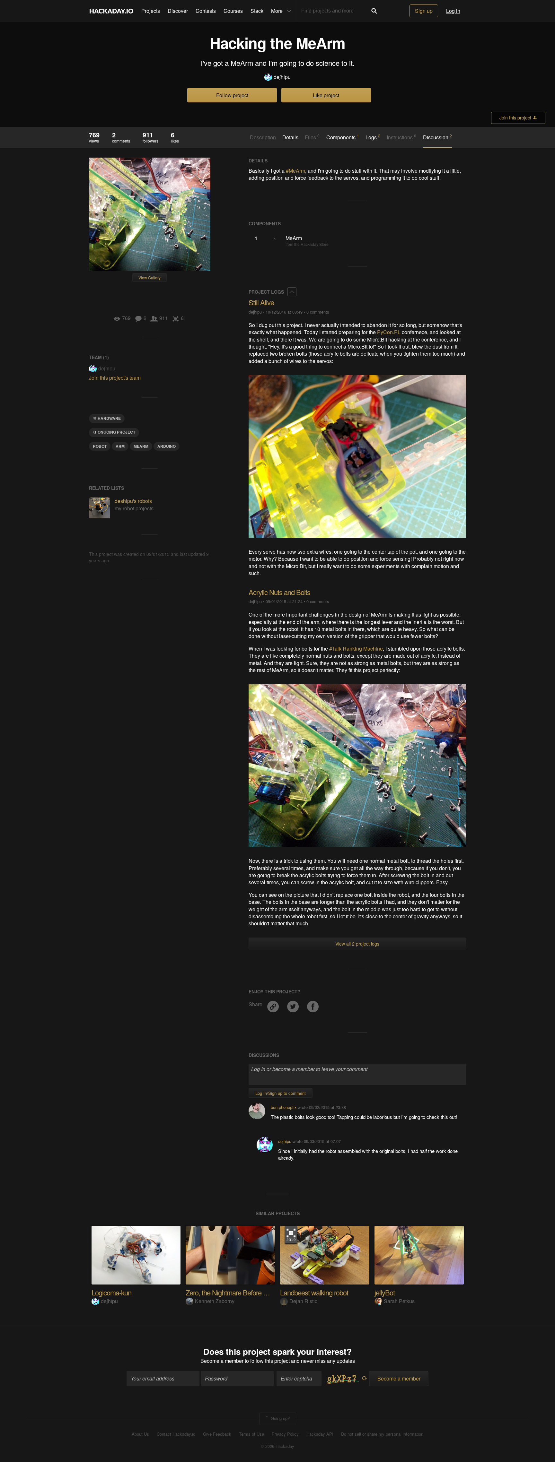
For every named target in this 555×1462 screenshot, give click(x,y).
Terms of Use (251, 1434)
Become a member (221, 1360)
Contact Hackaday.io (176, 1434)
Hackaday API (319, 1434)
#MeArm (295, 170)
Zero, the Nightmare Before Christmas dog (245, 1292)
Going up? (279, 1418)
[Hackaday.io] (111, 11)
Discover (178, 10)
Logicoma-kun (111, 1292)
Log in (453, 10)
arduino (166, 446)
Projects (150, 10)
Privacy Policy (285, 1434)
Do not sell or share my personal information (382, 1434)
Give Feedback (217, 1434)
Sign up (424, 10)
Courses (233, 10)
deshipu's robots (133, 501)
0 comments (317, 312)
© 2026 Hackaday (277, 1446)
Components (342, 137)
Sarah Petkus (399, 1301)
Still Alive (261, 302)
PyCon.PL (389, 332)
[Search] (374, 10)
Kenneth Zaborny (214, 1301)
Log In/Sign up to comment (280, 1093)
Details (290, 137)
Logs (373, 137)
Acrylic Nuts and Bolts (279, 592)
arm (120, 446)
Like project (326, 95)
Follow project (232, 95)
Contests (206, 10)
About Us (140, 1434)
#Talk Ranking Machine (356, 648)
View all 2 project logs (357, 943)
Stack (257, 10)
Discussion (437, 137)
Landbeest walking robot (314, 1292)
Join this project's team (115, 377)
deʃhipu (282, 77)
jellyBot (384, 1292)
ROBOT (100, 446)
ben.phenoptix (283, 1107)
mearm (141, 446)
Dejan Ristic (303, 1301)
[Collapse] (291, 291)
